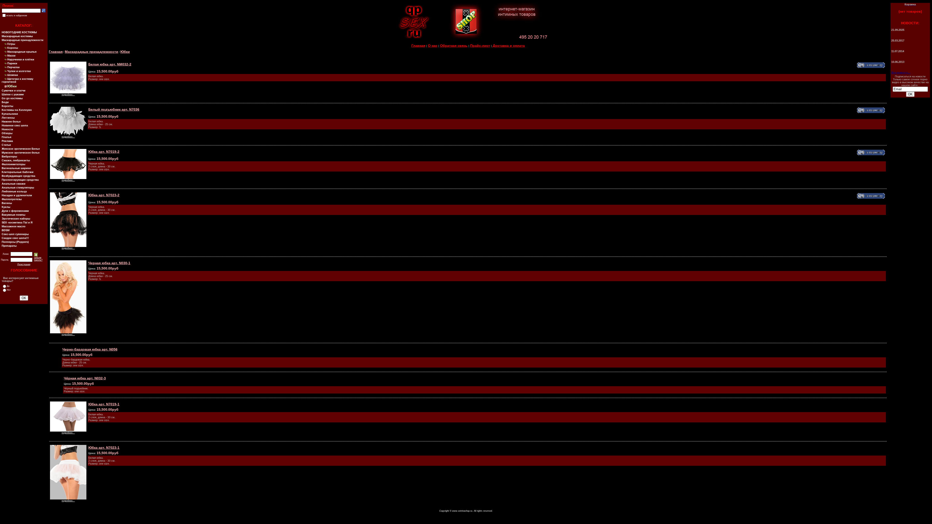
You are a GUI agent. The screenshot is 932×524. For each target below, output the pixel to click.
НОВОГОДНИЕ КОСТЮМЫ (19, 32)
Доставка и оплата (509, 46)
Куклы (6, 206)
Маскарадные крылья (21, 51)
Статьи (6, 144)
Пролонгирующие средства (20, 179)
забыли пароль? (38, 258)
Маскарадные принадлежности (22, 40)
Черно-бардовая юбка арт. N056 (89, 349)
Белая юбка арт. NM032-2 (109, 64)
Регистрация (23, 264)
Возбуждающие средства (18, 175)
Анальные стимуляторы (18, 187)
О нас (432, 46)
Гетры (11, 43)
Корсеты (7, 106)
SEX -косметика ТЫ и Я (17, 222)
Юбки (125, 52)
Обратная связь (453, 46)
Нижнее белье (11, 121)
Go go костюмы (12, 98)
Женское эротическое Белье (21, 148)
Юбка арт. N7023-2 (103, 195)
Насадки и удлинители (17, 195)
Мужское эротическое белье (21, 152)
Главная (418, 46)
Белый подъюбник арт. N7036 (113, 109)
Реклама (7, 140)
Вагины (7, 203)
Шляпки (12, 75)
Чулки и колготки (19, 71)
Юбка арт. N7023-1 (103, 448)
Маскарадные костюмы (17, 36)
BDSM (5, 230)
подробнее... (68, 94)
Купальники (10, 113)
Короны (12, 47)
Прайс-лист (480, 46)
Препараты (9, 245)
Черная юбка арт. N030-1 (109, 263)
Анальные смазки (13, 183)
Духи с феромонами (15, 210)
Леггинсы (8, 117)
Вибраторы (9, 156)
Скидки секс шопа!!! (15, 238)
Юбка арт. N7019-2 (103, 152)
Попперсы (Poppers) (15, 241)
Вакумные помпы (13, 214)
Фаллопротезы (12, 199)
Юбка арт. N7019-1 (103, 404)
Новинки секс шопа (15, 125)
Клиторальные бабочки (17, 172)
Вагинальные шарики (16, 168)
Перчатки (13, 67)
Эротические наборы (16, 218)
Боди (5, 102)
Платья (6, 137)
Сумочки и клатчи (13, 90)
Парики (12, 63)
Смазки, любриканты (16, 160)
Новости (7, 129)
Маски (11, 55)
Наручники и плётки (20, 59)
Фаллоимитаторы (13, 164)
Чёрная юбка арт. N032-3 (85, 378)
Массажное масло (13, 226)
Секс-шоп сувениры (15, 234)
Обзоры (7, 133)
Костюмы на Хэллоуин (17, 109)
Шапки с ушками (13, 94)
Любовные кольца (14, 191)
